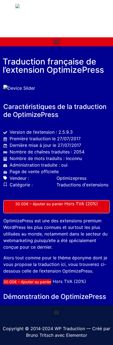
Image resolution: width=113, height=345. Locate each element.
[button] (56, 41)
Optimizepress (71, 178)
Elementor (76, 335)
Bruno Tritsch (39, 335)
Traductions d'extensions (82, 184)
